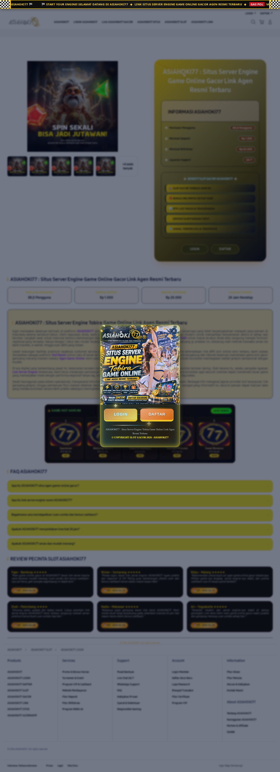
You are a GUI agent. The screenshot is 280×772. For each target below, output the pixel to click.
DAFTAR (157, 414)
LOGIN (121, 414)
